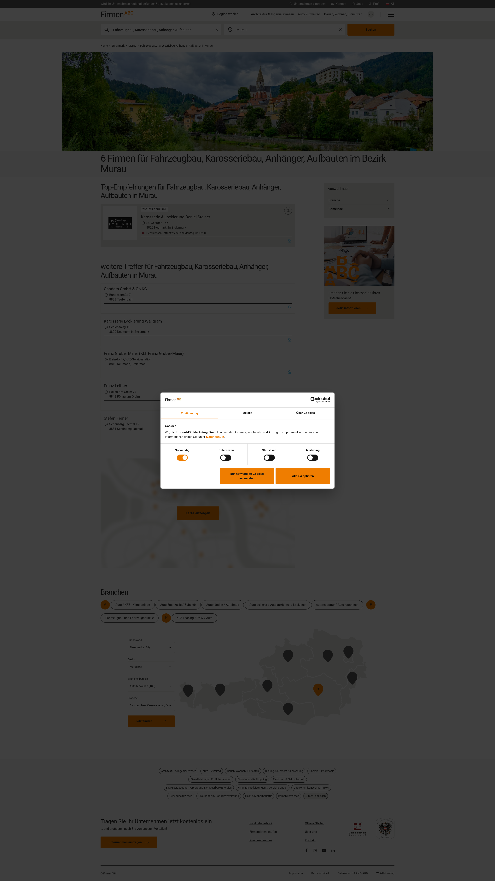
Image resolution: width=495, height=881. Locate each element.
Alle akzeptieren (303, 476)
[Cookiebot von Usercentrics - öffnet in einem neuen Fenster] (313, 400)
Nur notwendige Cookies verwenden (247, 476)
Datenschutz (215, 436)
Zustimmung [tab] (189, 413)
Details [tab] (247, 412)
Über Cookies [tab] (305, 412)
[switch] (225, 457)
